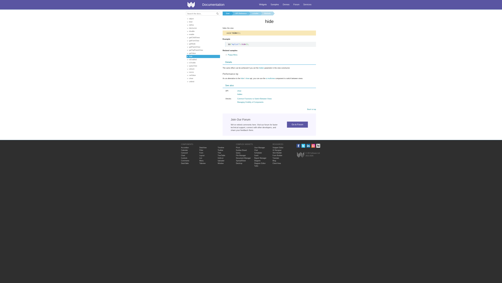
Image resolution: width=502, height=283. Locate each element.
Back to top (311, 109)
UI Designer (277, 150)
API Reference (241, 13)
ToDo (256, 166)
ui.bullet (255, 13)
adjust (191, 19)
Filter (201, 150)
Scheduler (258, 153)
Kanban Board (241, 150)
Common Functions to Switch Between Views (254, 99)
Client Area (277, 163)
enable (191, 34)
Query (238, 153)
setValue (192, 75)
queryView (193, 66)
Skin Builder (277, 153)
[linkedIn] (308, 146)
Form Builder (277, 155)
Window (221, 163)
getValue (192, 53)
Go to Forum (297, 124)
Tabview (202, 163)
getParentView (194, 47)
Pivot (238, 148)
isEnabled (193, 60)
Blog (274, 161)
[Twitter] (303, 146)
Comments (185, 161)
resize (191, 72)
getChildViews (194, 38)
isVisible (192, 63)
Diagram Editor (260, 163)
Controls (184, 158)
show (191, 78)
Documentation (213, 4)
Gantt (256, 155)
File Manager (241, 155)
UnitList (220, 158)
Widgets (263, 4)
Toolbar (220, 150)
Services (307, 4)
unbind (191, 82)
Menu (201, 161)
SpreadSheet (241, 161)
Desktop (239, 163)
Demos (286, 4)
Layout (201, 155)
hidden (261, 68)
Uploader (221, 161)
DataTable (185, 163)
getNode (192, 44)
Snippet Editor (278, 148)
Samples (275, 4)
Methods (267, 13)
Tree (219, 153)
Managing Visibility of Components (250, 102)
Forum (296, 4)
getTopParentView (196, 50)
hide (190, 56)
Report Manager (260, 158)
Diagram (257, 161)
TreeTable (221, 155)
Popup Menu (232, 55)
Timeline (221, 148)
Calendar (184, 150)
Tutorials (276, 158)
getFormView (194, 41)
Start (228, 13)
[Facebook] (298, 146)
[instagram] (313, 146)
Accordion (185, 148)
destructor (193, 28)
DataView (203, 148)
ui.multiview (270, 78)
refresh (191, 69)
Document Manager (243, 158)
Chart (183, 155)
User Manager (259, 148)
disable (192, 31)
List (200, 158)
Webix (300, 155)
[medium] (318, 146)
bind (190, 22)
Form (201, 153)
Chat (256, 150)
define (191, 25)
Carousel (184, 153)
